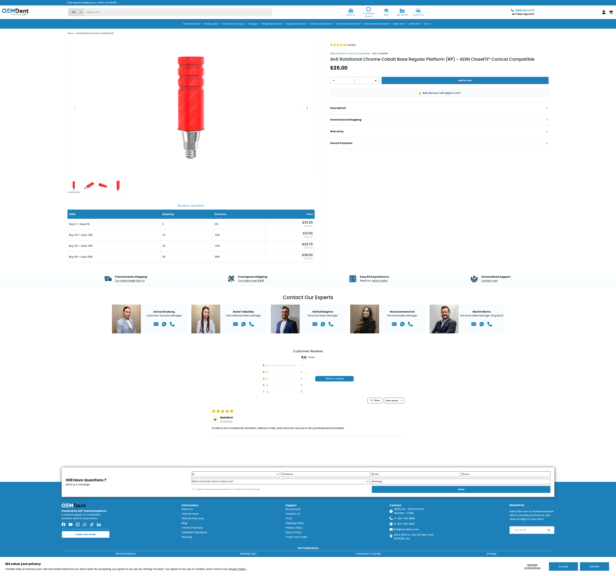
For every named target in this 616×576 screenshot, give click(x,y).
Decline (594, 566)
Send (461, 489)
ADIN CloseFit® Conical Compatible (350, 53)
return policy (380, 280)
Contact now (489, 280)
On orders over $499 (251, 280)
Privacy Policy (294, 528)
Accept (563, 566)
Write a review (334, 378)
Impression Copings (368, 554)
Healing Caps (248, 554)
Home (70, 33)
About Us (187, 509)
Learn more (165, 2)
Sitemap (187, 537)
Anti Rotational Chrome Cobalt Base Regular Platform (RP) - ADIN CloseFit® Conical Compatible (95, 33)
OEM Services (190, 514)
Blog (184, 523)
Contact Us (293, 514)
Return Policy (294, 532)
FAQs (289, 518)
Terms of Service (192, 528)
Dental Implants (125, 554)
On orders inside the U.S (130, 280)
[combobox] (170, 12)
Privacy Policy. (237, 569)
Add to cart (465, 80)
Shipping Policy (295, 523)
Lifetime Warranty (193, 518)
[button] (610, 12)
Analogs (491, 554)
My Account (293, 509)
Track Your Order (296, 537)
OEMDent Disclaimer (195, 532)
